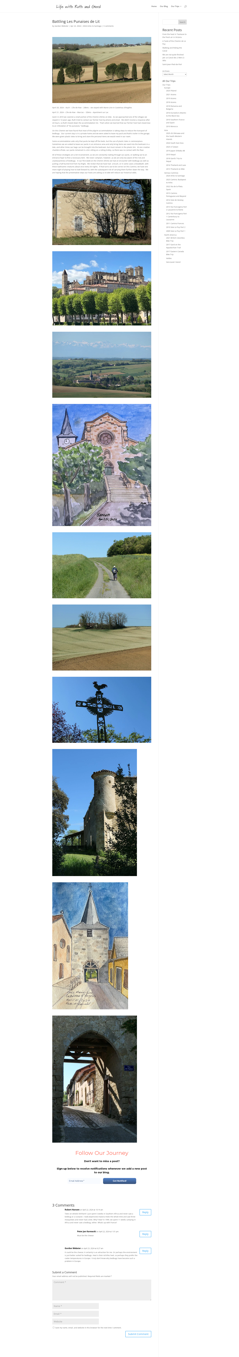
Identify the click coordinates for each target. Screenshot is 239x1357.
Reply (145, 1212)
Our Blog (164, 6)
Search (182, 22)
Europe (167, 88)
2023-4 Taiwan (172, 147)
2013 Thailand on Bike (175, 169)
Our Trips (175, 6)
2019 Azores (171, 98)
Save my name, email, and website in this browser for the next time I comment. (88, 1327)
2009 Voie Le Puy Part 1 (175, 231)
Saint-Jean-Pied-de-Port (172, 64)
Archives (166, 71)
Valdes (169, 258)
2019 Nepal (171, 154)
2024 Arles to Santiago (92, 26)
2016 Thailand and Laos (176, 165)
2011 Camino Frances (175, 223)
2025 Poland (171, 90)
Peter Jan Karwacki (86, 1231)
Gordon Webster (61, 26)
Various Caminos (171, 173)
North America (170, 235)
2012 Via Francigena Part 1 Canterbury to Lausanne (176, 216)
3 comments (108, 26)
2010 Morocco (172, 126)
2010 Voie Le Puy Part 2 (175, 227)
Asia (166, 130)
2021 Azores (171, 94)
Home (154, 6)
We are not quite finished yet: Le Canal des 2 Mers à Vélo (173, 57)
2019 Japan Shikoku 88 (175, 150)
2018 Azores (171, 102)
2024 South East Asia (174, 143)
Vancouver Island (173, 262)
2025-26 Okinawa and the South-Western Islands (175, 136)
